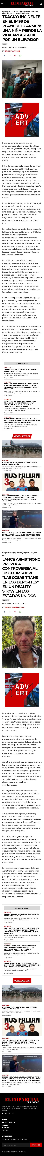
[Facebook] (4, 55)
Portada (7, 399)
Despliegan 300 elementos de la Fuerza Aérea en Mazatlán (21, 370)
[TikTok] (9, 1113)
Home (4, 11)
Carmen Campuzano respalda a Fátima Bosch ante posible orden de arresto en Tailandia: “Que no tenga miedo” (22, 420)
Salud (10, 11)
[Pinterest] (15, 55)
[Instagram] (6, 1113)
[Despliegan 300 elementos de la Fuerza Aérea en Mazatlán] (22, 449)
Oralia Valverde (12, 51)
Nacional (7, 368)
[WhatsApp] (20, 55)
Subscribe (36, 1145)
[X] (9, 55)
